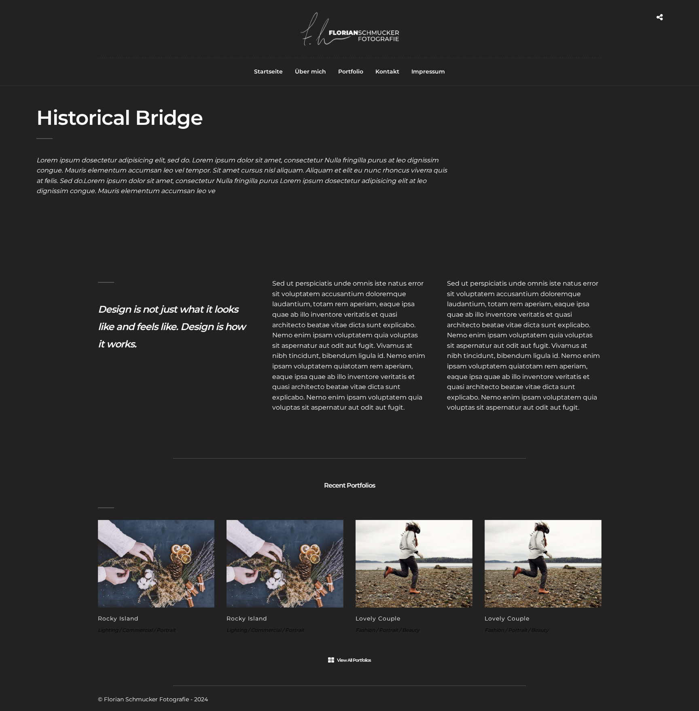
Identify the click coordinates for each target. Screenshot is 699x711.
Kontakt (387, 71)
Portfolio (350, 71)
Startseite (268, 71)
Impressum (428, 71)
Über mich (310, 71)
